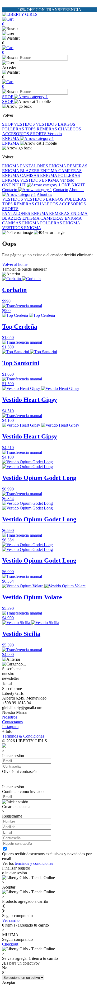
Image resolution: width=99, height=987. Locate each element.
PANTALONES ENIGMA (43, 166)
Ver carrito (11, 920)
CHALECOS (69, 129)
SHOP (8, 97)
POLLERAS (13, 129)
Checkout (10, 944)
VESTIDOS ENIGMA (40, 180)
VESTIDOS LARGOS (55, 124)
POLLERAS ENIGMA (60, 223)
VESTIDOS (25, 124)
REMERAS (47, 129)
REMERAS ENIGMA (68, 213)
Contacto (10, 189)
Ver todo (55, 133)
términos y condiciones (34, 863)
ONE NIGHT (14, 185)
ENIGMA (11, 138)
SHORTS (39, 133)
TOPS (31, 129)
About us (44, 194)
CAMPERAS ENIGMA (61, 218)
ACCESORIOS (16, 133)
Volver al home (14, 264)
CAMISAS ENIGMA (39, 175)
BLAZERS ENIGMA (39, 170)
